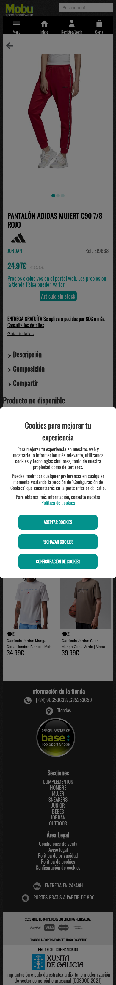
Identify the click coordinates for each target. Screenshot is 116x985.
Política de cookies (58, 502)
